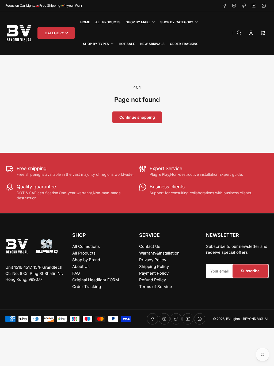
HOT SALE (127, 44)
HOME (85, 22)
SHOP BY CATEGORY (176, 22)
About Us (81, 266)
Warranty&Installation (159, 253)
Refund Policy (152, 279)
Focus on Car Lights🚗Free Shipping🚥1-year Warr (43, 5)
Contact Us (149, 246)
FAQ (76, 273)
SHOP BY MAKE (138, 22)
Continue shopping (137, 117)
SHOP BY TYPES (96, 44)
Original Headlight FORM (95, 279)
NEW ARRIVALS (152, 44)
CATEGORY (54, 33)
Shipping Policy (154, 266)
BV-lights (233, 319)
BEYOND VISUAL (256, 319)
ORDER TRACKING (184, 44)
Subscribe (250, 270)
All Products (84, 253)
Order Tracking (86, 286)
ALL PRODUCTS (107, 22)
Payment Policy (154, 273)
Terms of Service (155, 286)
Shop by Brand (86, 259)
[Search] (239, 33)
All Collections (86, 246)
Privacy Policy (152, 259)
